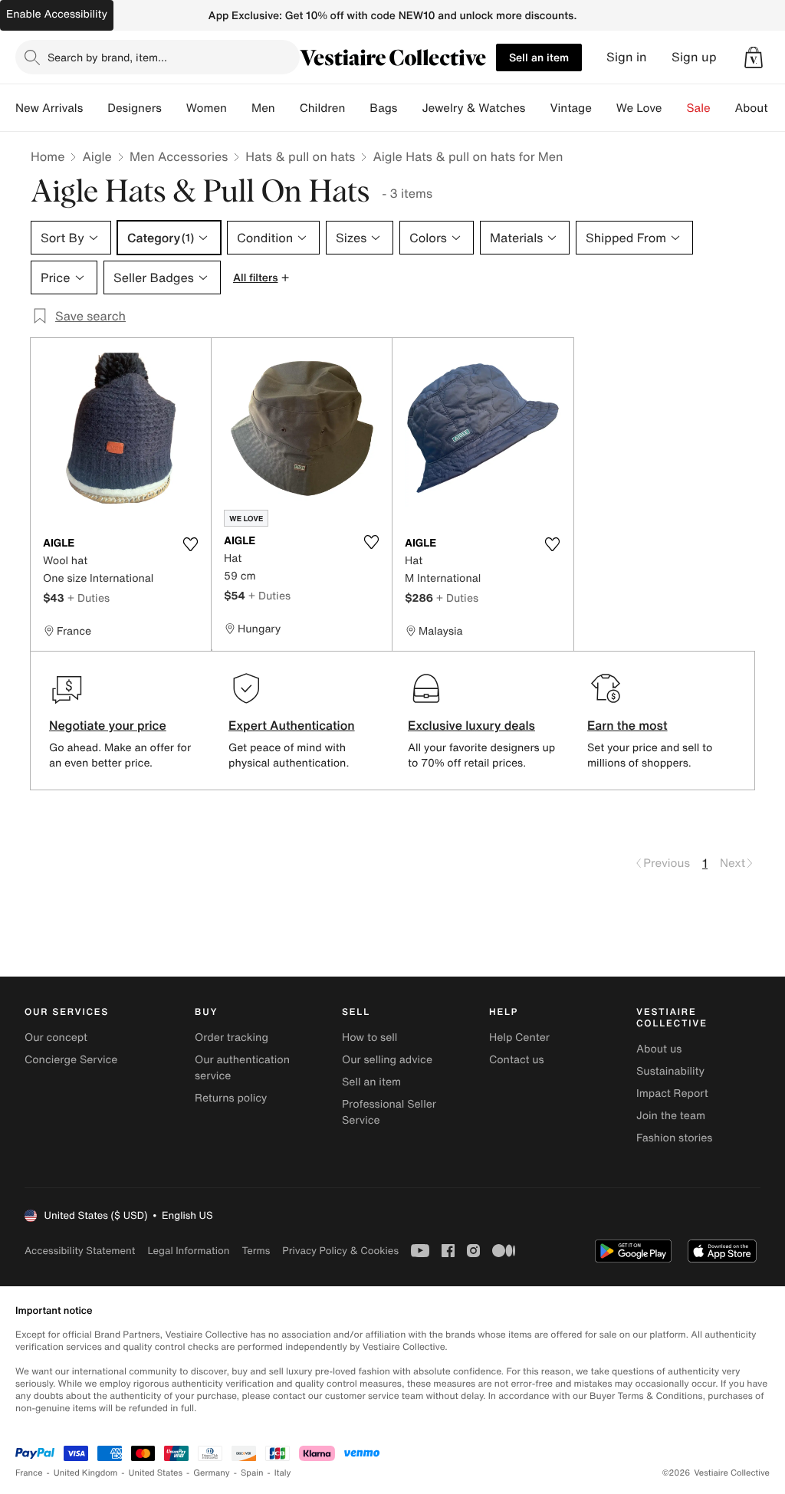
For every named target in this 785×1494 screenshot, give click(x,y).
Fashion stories (674, 1138)
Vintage (570, 108)
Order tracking (231, 1037)
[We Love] (674, 108)
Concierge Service (71, 1060)
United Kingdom (86, 1473)
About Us (760, 108)
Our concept (56, 1037)
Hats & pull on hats (300, 156)
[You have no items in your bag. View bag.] (753, 57)
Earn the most (627, 725)
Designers (134, 108)
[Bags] (409, 108)
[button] (753, 57)
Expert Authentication (291, 725)
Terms (255, 1250)
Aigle (96, 156)
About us (659, 1049)
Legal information (188, 1250)
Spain (252, 1473)
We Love (639, 108)
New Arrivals (49, 108)
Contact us (516, 1060)
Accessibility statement (80, 1250)
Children (323, 108)
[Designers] (174, 108)
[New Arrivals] (95, 108)
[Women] (239, 108)
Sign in (626, 57)
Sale (699, 108)
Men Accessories (179, 156)
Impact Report (672, 1093)
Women (206, 108)
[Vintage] (604, 108)
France (29, 1473)
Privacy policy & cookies (340, 1250)
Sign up (694, 57)
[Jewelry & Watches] (537, 108)
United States (156, 1473)
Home (47, 156)
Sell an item (539, 57)
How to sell (369, 1037)
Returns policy (231, 1098)
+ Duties (88, 597)
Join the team (670, 1116)
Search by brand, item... (107, 57)
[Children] (357, 108)
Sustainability (670, 1071)
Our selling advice (387, 1060)
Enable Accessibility (56, 14)
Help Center (519, 1037)
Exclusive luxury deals (471, 725)
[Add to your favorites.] (190, 544)
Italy (282, 1473)
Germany (211, 1473)
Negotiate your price (107, 725)
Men (263, 108)
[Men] (287, 108)
